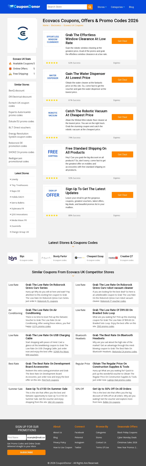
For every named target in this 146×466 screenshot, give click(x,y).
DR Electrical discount (20, 96)
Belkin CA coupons (111, 402)
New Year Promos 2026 (128, 447)
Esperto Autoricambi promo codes (20, 114)
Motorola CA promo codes (124, 351)
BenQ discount (16, 90)
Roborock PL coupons (47, 301)
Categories (101, 432)
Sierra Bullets (17, 202)
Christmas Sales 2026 (127, 442)
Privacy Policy (59, 442)
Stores (99, 437)
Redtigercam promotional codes (19, 160)
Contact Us (101, 442)
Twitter (78, 447)
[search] (90, 7)
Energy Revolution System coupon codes (20, 135)
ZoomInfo (16, 226)
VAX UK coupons (55, 402)
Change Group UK (20, 231)
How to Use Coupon (62, 447)
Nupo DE (15, 191)
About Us (57, 432)
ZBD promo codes (105, 326)
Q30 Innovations (19, 214)
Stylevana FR (17, 208)
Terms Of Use (102, 447)
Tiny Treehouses (19, 185)
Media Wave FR (19, 220)
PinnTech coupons (50, 380)
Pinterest (79, 437)
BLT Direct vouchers (20, 127)
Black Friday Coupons (127, 432)
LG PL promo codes (41, 326)
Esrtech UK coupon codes (19, 104)
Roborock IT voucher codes (113, 301)
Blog (55, 437)
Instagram (79, 442)
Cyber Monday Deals (127, 437)
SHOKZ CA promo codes (21, 152)
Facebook (79, 432)
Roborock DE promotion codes (18, 144)
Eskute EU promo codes (21, 121)
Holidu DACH (17, 196)
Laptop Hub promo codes (119, 380)
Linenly (14, 179)
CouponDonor (63, 463)
